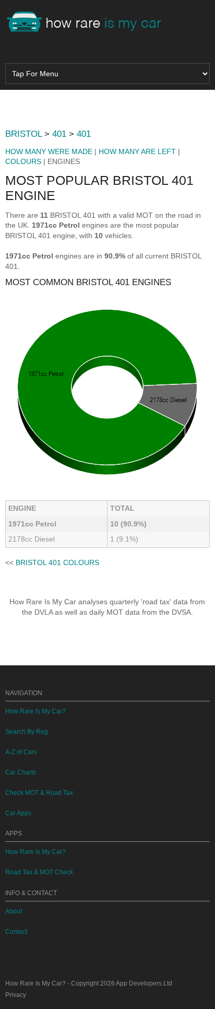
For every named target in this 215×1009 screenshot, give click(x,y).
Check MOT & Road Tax (39, 792)
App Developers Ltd (144, 983)
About (13, 911)
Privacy (15, 995)
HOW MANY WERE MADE (48, 151)
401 (59, 134)
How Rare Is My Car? (35, 711)
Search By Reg (26, 731)
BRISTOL (23, 134)
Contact (16, 931)
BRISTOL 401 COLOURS (57, 562)
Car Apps (18, 813)
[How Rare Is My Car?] (88, 23)
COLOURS (23, 161)
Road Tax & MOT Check (39, 872)
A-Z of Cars (21, 752)
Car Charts (20, 772)
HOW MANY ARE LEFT (137, 151)
